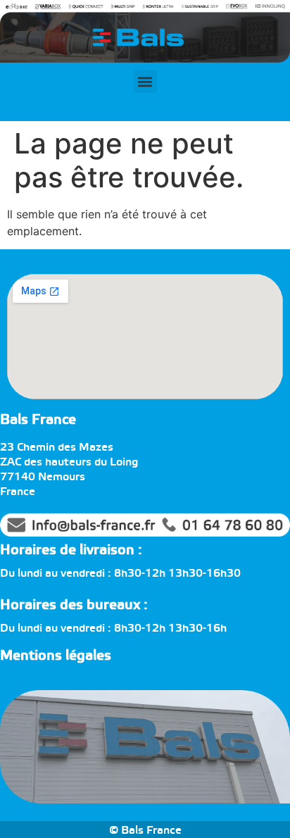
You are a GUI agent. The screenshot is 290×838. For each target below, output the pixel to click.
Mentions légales (55, 656)
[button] (145, 81)
